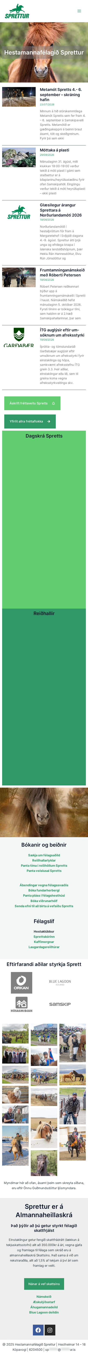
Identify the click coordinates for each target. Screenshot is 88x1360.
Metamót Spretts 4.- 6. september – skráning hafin (61, 94)
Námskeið (44, 1297)
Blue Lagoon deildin (44, 1312)
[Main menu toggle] (79, 11)
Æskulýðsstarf (44, 1302)
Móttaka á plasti (54, 150)
